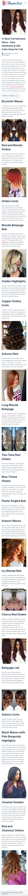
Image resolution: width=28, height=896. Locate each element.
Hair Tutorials (6, 55)
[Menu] (25, 2)
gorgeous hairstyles (16, 87)
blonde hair (5, 242)
